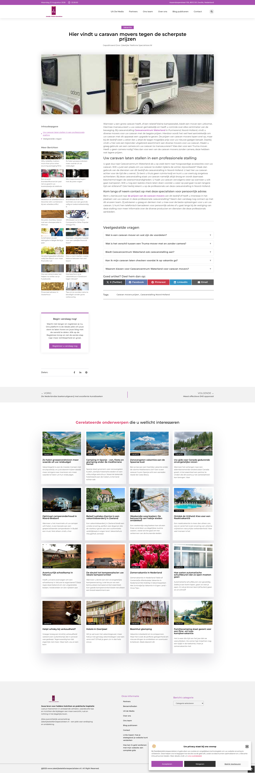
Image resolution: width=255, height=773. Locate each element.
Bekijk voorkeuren (233, 764)
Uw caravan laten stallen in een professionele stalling (63, 133)
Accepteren (167, 764)
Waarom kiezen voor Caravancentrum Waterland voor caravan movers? (158, 268)
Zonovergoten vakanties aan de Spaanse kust (147, 461)
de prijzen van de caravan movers (146, 196)
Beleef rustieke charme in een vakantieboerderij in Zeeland (102, 517)
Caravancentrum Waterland (150, 130)
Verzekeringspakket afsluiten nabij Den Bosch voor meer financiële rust (52, 258)
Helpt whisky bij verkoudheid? (59, 629)
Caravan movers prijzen (128, 294)
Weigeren (200, 764)
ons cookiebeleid (195, 756)
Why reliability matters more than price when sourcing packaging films (51, 163)
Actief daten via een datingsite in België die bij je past (52, 240)
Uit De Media (117, 11)
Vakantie (127, 27)
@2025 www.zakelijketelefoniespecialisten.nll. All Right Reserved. (70, 768)
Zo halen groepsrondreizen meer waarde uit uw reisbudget (76, 163)
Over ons (162, 11)
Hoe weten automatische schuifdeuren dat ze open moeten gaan (192, 574)
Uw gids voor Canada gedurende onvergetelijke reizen (192, 461)
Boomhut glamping (141, 629)
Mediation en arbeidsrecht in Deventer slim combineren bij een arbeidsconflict (52, 201)
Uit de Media (128, 711)
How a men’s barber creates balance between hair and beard (77, 258)
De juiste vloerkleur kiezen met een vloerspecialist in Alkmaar (51, 222)
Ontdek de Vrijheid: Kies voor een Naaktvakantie (192, 517)
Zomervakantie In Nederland (146, 572)
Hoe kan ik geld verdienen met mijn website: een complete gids (135, 747)
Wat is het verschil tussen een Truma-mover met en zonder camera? (158, 243)
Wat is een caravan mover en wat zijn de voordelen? (158, 235)
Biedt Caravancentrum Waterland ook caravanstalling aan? (158, 252)
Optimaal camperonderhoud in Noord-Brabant (59, 517)
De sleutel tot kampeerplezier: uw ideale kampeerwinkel (105, 573)
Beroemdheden (130, 706)
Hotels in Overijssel (96, 629)
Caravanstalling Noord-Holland (155, 294)
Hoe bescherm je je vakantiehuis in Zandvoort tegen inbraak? (76, 276)
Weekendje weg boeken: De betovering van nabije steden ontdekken (146, 518)
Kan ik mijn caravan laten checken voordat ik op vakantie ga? (158, 260)
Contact (198, 11)
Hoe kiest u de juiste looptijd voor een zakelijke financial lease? (77, 240)
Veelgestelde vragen (52, 139)
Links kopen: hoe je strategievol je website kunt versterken (135, 737)
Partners (133, 11)
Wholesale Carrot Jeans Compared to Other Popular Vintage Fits (77, 222)
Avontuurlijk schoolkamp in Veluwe (57, 573)
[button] (247, 746)
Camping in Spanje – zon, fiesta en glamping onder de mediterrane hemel (105, 462)
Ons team (148, 11)
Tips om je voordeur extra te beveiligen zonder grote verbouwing (77, 294)
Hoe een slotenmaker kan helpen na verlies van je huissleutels (51, 276)
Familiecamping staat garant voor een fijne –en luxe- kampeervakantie (192, 631)
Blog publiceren (180, 11)
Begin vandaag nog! (65, 319)
